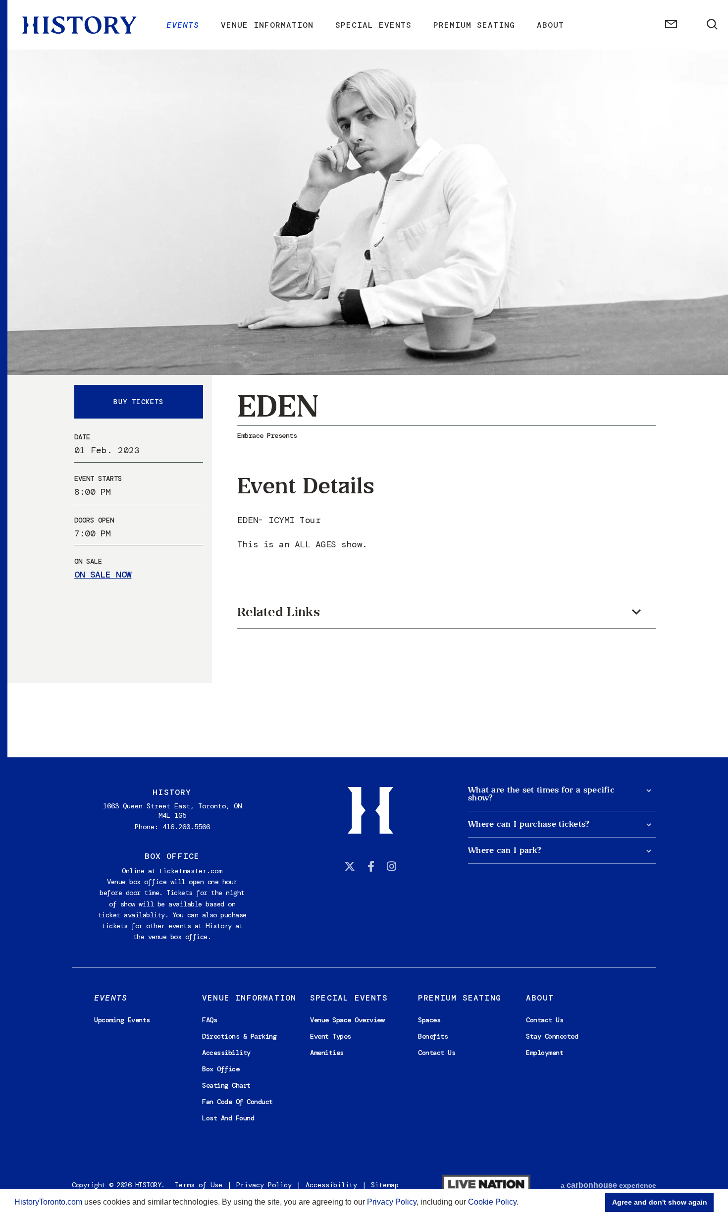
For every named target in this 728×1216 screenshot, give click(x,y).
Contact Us (436, 1052)
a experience (608, 1185)
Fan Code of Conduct (237, 1101)
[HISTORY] (79, 25)
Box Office (220, 1068)
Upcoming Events (122, 1019)
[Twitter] (349, 866)
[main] (364, 378)
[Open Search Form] (712, 24)
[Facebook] (370, 866)
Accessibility (226, 1052)
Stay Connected (552, 1036)
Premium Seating (474, 25)
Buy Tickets (138, 401)
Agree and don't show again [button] (659, 1202)
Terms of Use (198, 1184)
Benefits (433, 1036)
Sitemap (385, 1184)
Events (182, 25)
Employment (544, 1052)
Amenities (327, 1052)
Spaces (429, 1019)
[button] (521, 1203)
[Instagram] (391, 866)
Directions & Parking (239, 1036)
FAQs (209, 1019)
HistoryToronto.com (48, 1202)
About (550, 25)
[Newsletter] (671, 25)
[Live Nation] (486, 1185)
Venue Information (267, 25)
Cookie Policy (492, 1202)
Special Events (373, 25)
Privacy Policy (391, 1202)
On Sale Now (103, 575)
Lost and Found (228, 1117)
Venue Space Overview (347, 1019)
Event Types (330, 1036)
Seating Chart (226, 1085)
